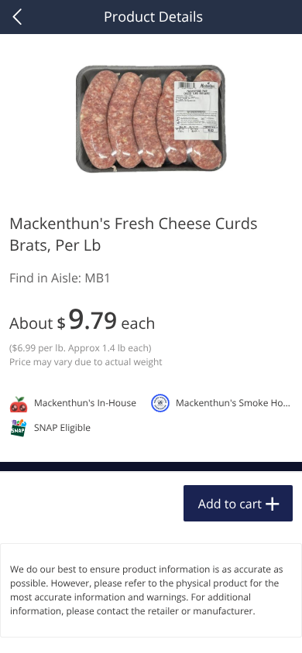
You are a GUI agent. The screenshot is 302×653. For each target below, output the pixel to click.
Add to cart (230, 503)
